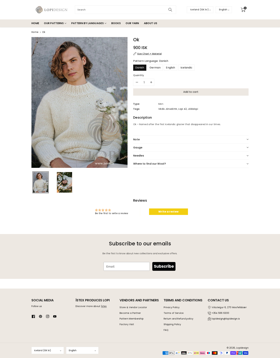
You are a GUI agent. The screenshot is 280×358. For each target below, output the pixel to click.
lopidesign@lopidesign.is (226, 318)
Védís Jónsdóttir (167, 109)
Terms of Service (174, 313)
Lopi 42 (182, 109)
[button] (243, 9)
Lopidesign (242, 347)
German (155, 67)
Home (34, 32)
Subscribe (164, 266)
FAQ (166, 330)
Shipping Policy (172, 324)
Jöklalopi (193, 109)
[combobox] (125, 10)
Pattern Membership (132, 318)
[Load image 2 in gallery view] (64, 182)
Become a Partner (130, 313)
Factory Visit (127, 324)
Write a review (168, 211)
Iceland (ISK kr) (42, 350)
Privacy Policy (172, 307)
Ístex (104, 306)
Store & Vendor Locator (133, 307)
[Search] (170, 10)
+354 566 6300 (220, 313)
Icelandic (186, 67)
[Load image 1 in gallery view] (40, 182)
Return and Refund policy (178, 318)
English (170, 67)
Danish (139, 67)
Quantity (138, 75)
